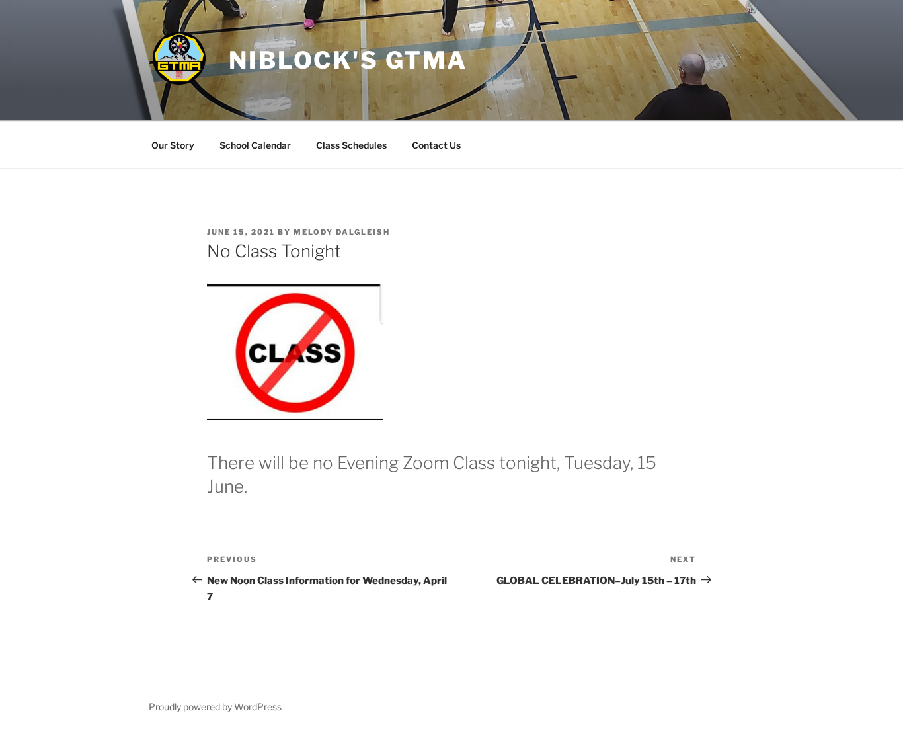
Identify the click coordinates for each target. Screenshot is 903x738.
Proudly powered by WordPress (215, 706)
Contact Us (436, 145)
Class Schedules (351, 145)
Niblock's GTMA (348, 60)
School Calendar (255, 145)
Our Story (172, 145)
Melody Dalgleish (342, 232)
